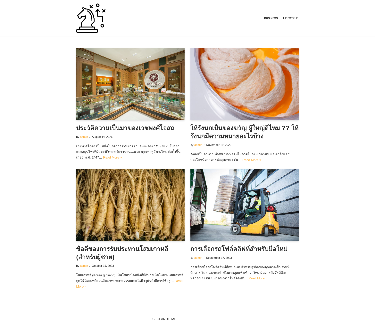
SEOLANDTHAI (163, 319)
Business (271, 18)
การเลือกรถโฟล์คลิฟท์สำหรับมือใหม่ (239, 248)
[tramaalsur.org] (90, 18)
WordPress (113, 328)
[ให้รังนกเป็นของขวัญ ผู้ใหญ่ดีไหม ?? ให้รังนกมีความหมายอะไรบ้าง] (244, 84)
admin (84, 136)
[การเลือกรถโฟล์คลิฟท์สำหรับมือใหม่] (244, 205)
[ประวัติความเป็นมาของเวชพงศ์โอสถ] (130, 84)
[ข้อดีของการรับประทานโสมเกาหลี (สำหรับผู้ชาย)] (130, 205)
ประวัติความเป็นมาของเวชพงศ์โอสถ (125, 127)
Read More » (112, 157)
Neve (80, 328)
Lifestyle (290, 18)
